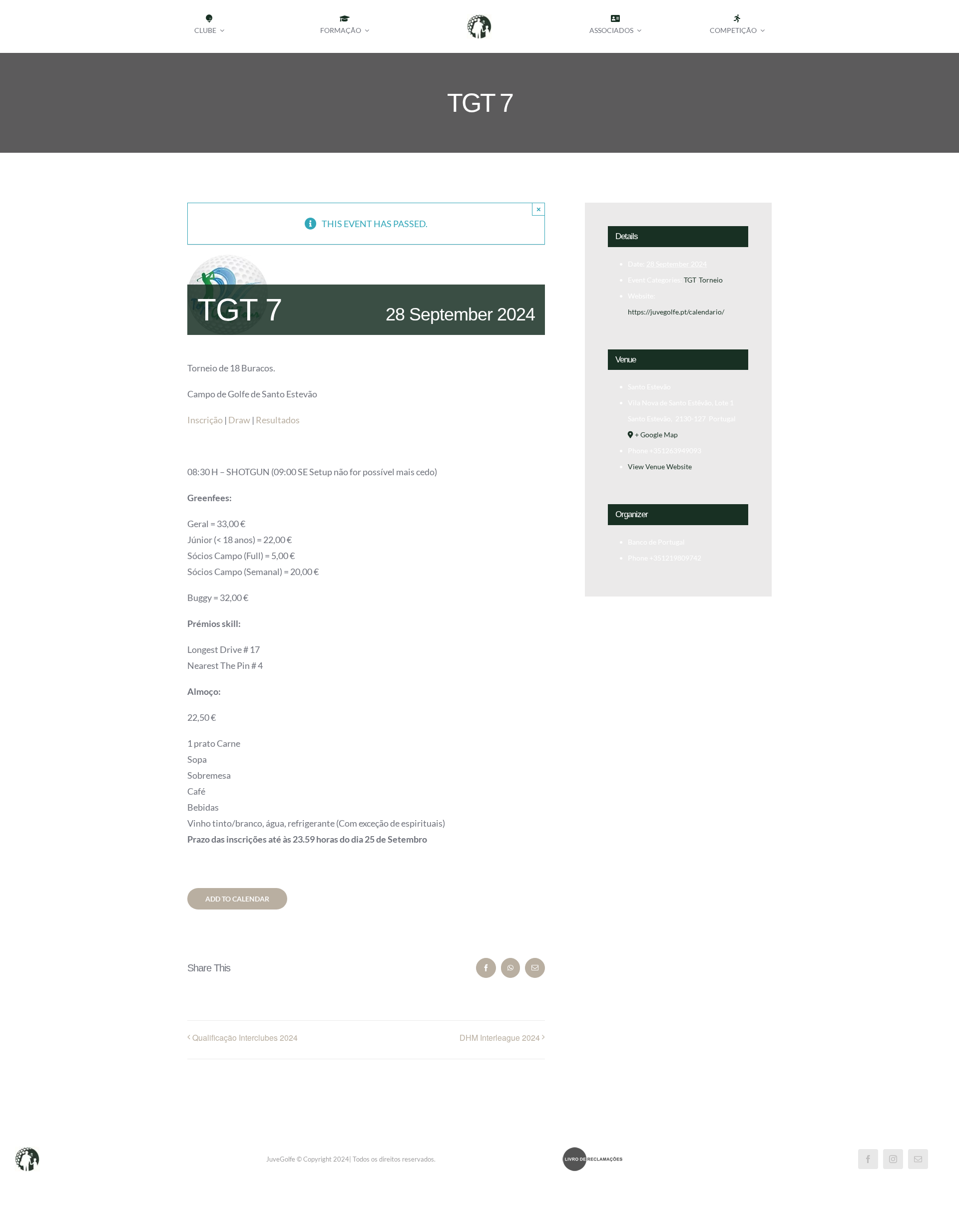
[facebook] (868, 1159)
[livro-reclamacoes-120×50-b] (592, 1151)
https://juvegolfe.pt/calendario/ (676, 311)
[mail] (918, 1159)
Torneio (711, 280)
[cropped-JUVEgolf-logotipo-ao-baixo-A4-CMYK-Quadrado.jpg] (479, 18)
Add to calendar (237, 899)
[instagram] (893, 1159)
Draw (239, 419)
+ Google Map (656, 434)
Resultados (278, 419)
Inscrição (205, 419)
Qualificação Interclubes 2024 (245, 1037)
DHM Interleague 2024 (500, 1037)
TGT (690, 280)
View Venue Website (660, 466)
